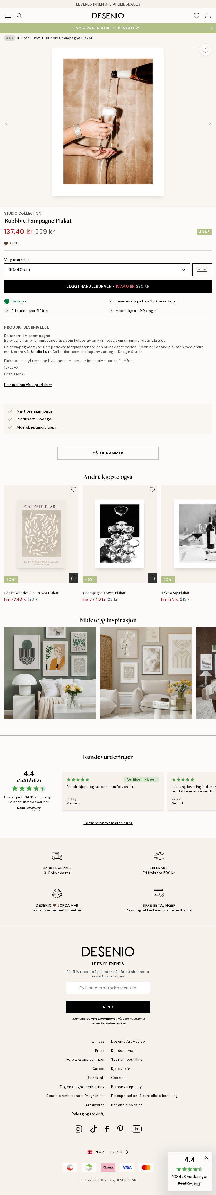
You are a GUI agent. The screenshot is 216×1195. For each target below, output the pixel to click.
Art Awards (95, 1105)
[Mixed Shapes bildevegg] (146, 673)
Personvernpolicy (104, 1019)
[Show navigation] (8, 15)
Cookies (118, 1077)
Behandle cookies (127, 1105)
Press (100, 1050)
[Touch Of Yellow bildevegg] (50, 673)
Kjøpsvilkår (120, 1068)
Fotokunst (31, 38)
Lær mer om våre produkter (28, 385)
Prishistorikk (15, 374)
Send (108, 1006)
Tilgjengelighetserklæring (82, 1087)
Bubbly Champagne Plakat (69, 38)
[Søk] (19, 15)
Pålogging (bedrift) (88, 1114)
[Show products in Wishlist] (196, 15)
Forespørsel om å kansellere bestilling (144, 1096)
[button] (202, 269)
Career (98, 1068)
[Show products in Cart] (208, 15)
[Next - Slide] (209, 123)
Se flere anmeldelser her (107, 822)
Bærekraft (96, 1077)
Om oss (98, 1041)
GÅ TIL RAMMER (107, 453)
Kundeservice (123, 1050)
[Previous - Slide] (6, 123)
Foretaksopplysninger (85, 1059)
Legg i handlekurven (108, 286)
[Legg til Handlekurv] (73, 578)
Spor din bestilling (127, 1059)
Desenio (123, 1180)
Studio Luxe (41, 352)
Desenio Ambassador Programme (75, 1096)
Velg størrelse (17, 259)
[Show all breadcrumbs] (9, 38)
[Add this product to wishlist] (205, 49)
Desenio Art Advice (128, 1041)
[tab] (36, 205)
